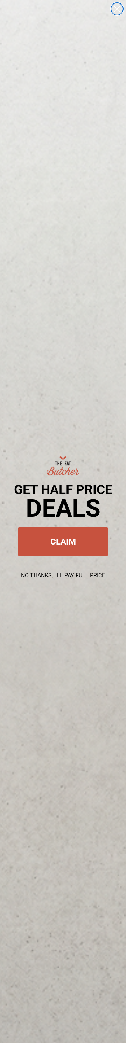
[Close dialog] (117, 9)
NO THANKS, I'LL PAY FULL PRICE (63, 575)
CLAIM (63, 542)
